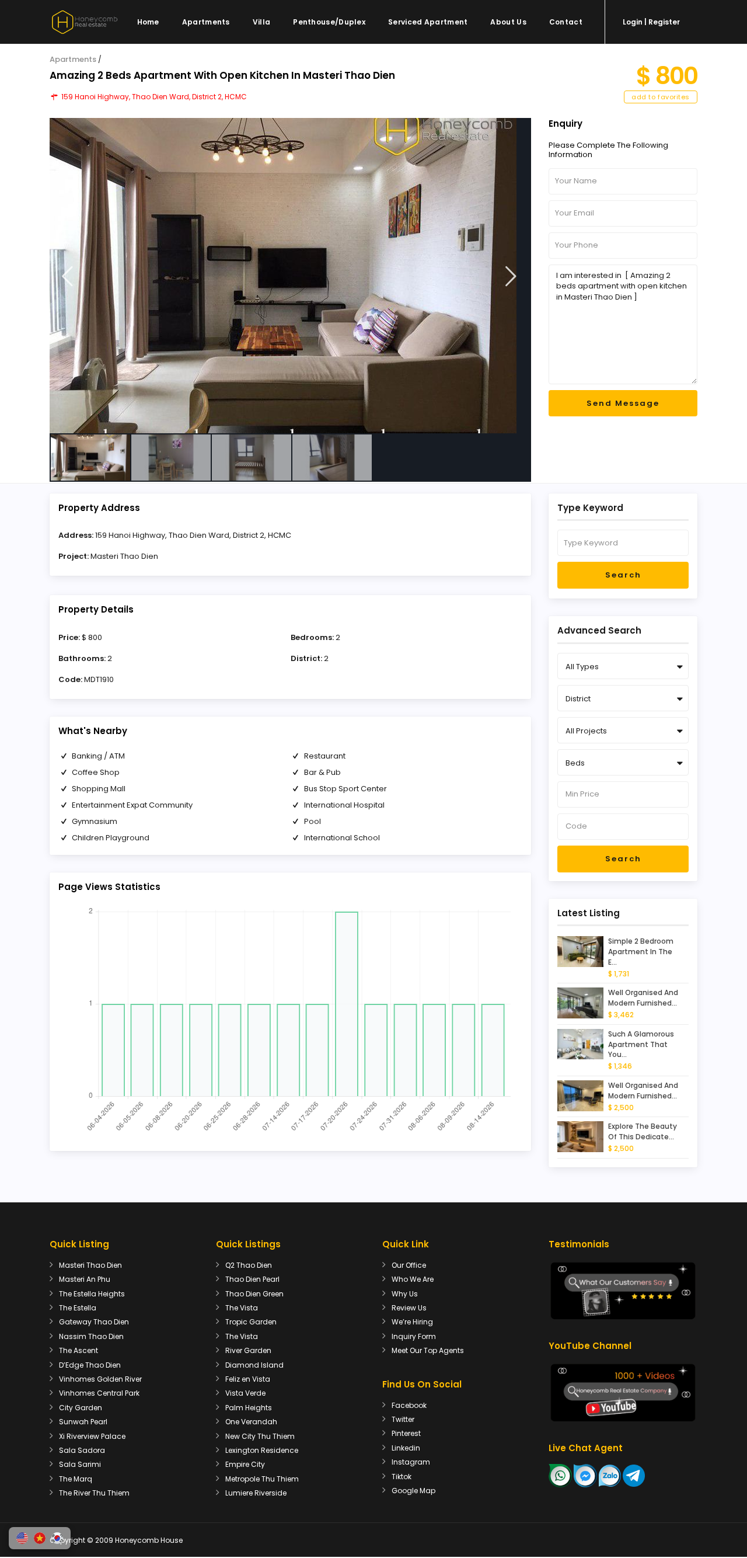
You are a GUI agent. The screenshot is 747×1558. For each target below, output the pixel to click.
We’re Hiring (412, 1322)
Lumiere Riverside (256, 1493)
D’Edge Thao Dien (90, 1365)
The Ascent (78, 1350)
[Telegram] (634, 1474)
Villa (262, 22)
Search (623, 574)
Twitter (403, 1419)
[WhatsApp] (560, 1474)
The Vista (241, 1308)
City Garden (80, 1408)
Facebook (409, 1405)
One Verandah (251, 1422)
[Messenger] (585, 1474)
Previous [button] (67, 276)
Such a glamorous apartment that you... (641, 1044)
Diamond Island (254, 1365)
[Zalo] (610, 1474)
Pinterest (406, 1433)
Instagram (411, 1462)
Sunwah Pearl (83, 1422)
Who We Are (413, 1279)
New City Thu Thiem (260, 1436)
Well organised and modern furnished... (643, 997)
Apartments (206, 22)
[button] (22, 1538)
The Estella (77, 1308)
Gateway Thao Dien (94, 1322)
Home (148, 22)
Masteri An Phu (84, 1279)
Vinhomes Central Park (99, 1393)
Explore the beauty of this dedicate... (642, 1131)
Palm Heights (248, 1408)
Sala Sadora (82, 1450)
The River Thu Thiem (94, 1493)
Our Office (409, 1265)
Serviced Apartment (427, 22)
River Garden (248, 1350)
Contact (565, 22)
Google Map (413, 1491)
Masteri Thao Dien (124, 556)
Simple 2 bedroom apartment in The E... (640, 951)
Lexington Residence (261, 1450)
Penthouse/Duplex (329, 22)
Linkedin (406, 1448)
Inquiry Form (414, 1336)
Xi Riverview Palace (92, 1436)
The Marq (75, 1479)
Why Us (405, 1294)
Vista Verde (245, 1393)
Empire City (245, 1464)
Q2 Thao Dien (248, 1265)
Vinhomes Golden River (100, 1379)
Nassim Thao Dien (91, 1336)
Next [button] (511, 276)
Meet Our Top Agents (428, 1350)
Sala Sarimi (80, 1464)
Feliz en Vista (247, 1379)
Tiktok (401, 1477)
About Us (508, 22)
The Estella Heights (92, 1294)
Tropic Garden (251, 1322)
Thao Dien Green (254, 1294)
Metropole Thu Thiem (262, 1479)
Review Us (409, 1308)
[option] (290, 275)
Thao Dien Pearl (252, 1279)
